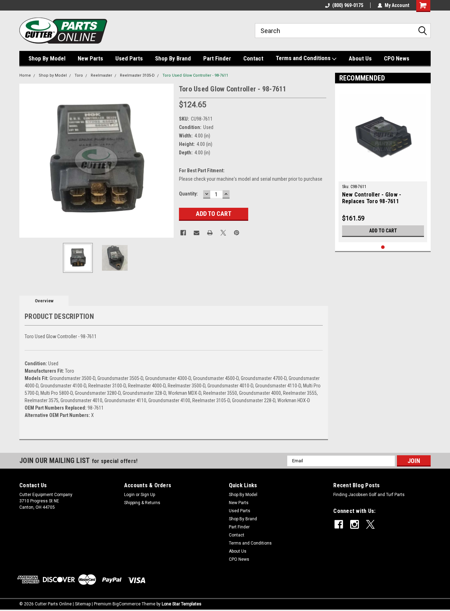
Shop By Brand (173, 58)
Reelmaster (101, 75)
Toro (79, 75)
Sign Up (148, 494)
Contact (253, 58)
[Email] (196, 233)
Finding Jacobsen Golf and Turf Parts (369, 494)
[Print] (210, 233)
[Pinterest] (236, 233)
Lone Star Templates (181, 604)
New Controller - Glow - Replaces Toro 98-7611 (371, 198)
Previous (26, 160)
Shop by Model (53, 75)
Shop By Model (46, 58)
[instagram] (354, 524)
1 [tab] (383, 247)
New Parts (90, 58)
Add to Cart (383, 230)
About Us (360, 58)
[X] (223, 233)
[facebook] (338, 524)
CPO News (396, 58)
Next (167, 160)
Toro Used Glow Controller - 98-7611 (195, 75)
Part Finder (217, 58)
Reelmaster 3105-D (137, 75)
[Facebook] (183, 233)
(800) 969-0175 (347, 5)
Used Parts (129, 58)
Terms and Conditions (304, 58)
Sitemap (83, 604)
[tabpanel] (383, 165)
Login (129, 494)
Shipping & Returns (142, 502)
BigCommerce (126, 604)
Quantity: (188, 194)
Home (25, 75)
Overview (44, 300)
